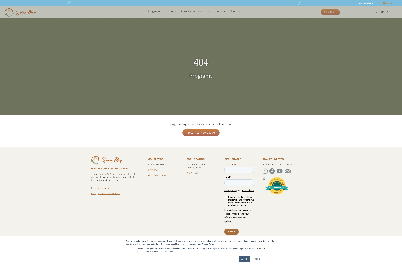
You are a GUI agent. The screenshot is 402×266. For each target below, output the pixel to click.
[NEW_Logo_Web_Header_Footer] (20, 8)
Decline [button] (258, 258)
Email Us (153, 169)
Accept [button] (244, 258)
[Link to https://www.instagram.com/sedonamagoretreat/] (265, 171)
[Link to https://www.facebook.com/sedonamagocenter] (272, 171)
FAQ (93, 193)
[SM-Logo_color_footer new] (106, 156)
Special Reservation (109, 193)
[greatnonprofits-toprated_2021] (277, 178)
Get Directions (193, 173)
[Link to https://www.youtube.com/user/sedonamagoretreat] (279, 171)
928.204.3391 (383, 12)
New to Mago (365, 3)
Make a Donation (100, 188)
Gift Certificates (157, 175)
